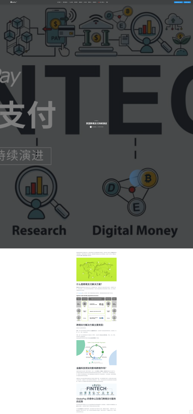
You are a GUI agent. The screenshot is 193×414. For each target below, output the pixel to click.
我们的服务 (65, 2)
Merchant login (178, 2)
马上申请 (71, 2)
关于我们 (59, 2)
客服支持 (80, 2)
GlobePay (80, 293)
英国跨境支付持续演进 (96, 123)
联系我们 (76, 2)
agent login (187, 2)
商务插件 (94, 2)
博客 (107, 2)
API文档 (85, 2)
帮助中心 (89, 2)
